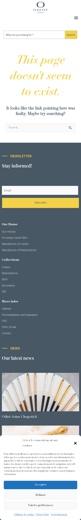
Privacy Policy (42, 514)
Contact (6, 333)
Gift (4, 291)
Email (6, 183)
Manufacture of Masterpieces (19, 250)
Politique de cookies (24, 514)
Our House (10, 224)
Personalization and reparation (19, 315)
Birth (5, 279)
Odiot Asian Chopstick (19, 417)
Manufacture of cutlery (15, 244)
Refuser (41, 495)
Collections (10, 260)
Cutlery (6, 267)
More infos (10, 301)
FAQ (4, 321)
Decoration (8, 285)
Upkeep (6, 308)
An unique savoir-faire (14, 237)
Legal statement (59, 514)
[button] (75, 443)
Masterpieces (10, 273)
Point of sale (9, 327)
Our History (8, 231)
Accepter (40, 484)
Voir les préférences (40, 505)
